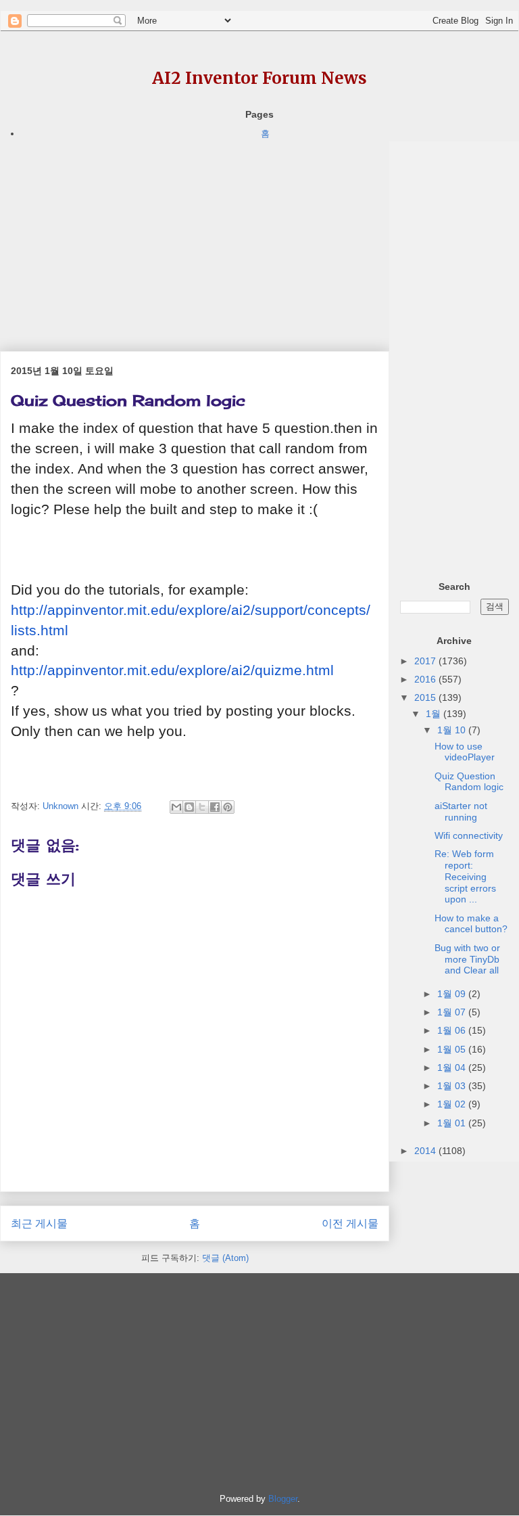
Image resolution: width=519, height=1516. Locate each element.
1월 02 (452, 1104)
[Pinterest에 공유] (227, 807)
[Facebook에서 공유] (215, 807)
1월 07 (452, 1012)
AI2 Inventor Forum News (259, 78)
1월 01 (452, 1123)
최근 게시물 (39, 1223)
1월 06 (452, 1030)
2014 (426, 1150)
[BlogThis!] (189, 807)
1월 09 (452, 993)
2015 (426, 697)
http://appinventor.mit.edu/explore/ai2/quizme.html (172, 670)
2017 (426, 661)
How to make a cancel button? (471, 924)
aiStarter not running (461, 811)
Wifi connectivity (469, 835)
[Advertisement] (194, 236)
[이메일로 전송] (176, 807)
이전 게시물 (350, 1223)
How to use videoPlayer (465, 752)
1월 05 (452, 1049)
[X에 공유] (202, 807)
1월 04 (452, 1067)
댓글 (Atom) (225, 1258)
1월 (434, 713)
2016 (426, 679)
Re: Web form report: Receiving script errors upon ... (465, 876)
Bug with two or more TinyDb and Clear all (467, 959)
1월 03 (452, 1085)
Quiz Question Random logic (469, 782)
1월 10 (452, 730)
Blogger (282, 1499)
